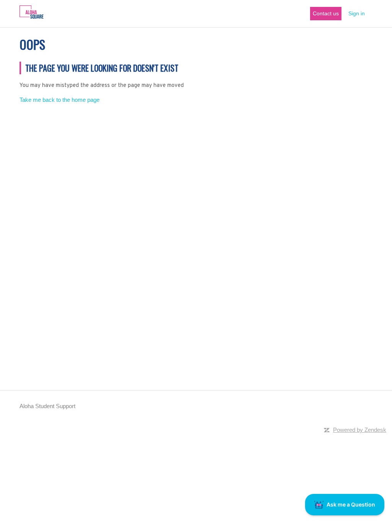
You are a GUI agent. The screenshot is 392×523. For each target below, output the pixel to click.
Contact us (326, 13)
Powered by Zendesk (359, 430)
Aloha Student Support (47, 406)
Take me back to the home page (60, 99)
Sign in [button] (356, 13)
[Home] (31, 17)
